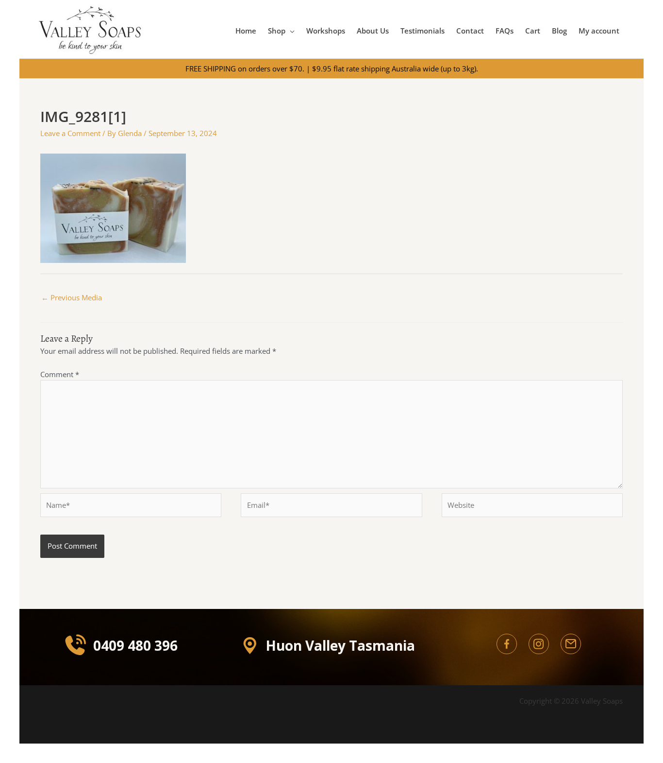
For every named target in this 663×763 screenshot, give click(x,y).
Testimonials (422, 30)
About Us (373, 30)
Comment (59, 374)
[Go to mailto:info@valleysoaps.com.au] (571, 644)
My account (599, 30)
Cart (532, 30)
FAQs (505, 30)
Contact (470, 30)
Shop (276, 30)
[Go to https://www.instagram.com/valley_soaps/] (539, 644)
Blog (559, 30)
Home (245, 30)
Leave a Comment (70, 133)
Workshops (325, 30)
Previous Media (71, 297)
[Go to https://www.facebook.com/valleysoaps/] (507, 644)
